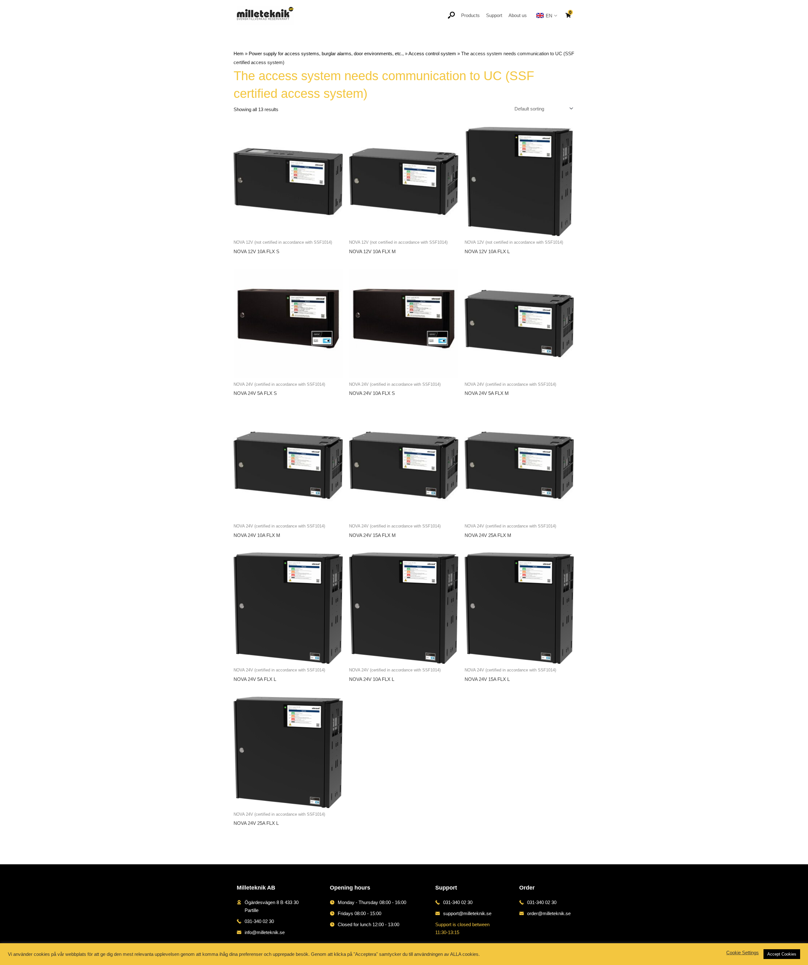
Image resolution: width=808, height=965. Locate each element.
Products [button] (470, 15)
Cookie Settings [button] (742, 952)
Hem (239, 53)
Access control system (432, 53)
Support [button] (494, 15)
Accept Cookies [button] (781, 954)
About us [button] (517, 15)
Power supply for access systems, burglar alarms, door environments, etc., (326, 53)
